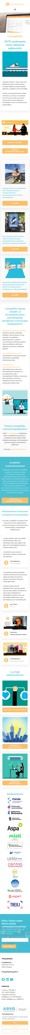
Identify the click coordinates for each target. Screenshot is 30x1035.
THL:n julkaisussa (12, 433)
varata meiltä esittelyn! (18, 449)
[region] (15, 1023)
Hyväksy (15, 1023)
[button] (15, 142)
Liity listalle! (9, 946)
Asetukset (15, 1027)
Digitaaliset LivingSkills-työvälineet (14, 330)
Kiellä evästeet (15, 1031)
